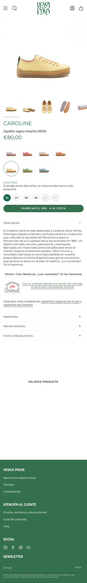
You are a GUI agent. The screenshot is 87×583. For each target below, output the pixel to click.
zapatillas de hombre (18, 304)
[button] (14, 8)
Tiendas (8, 484)
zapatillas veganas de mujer (60, 301)
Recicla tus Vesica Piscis (19, 477)
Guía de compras (15, 519)
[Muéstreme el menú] (5, 8)
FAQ (6, 526)
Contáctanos (12, 491)
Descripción (11, 222)
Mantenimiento (14, 326)
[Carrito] (81, 8)
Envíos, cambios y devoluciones (25, 512)
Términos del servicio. (47, 577)
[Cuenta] (72, 8)
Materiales (10, 316)
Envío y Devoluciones (18, 335)
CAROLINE (17, 123)
